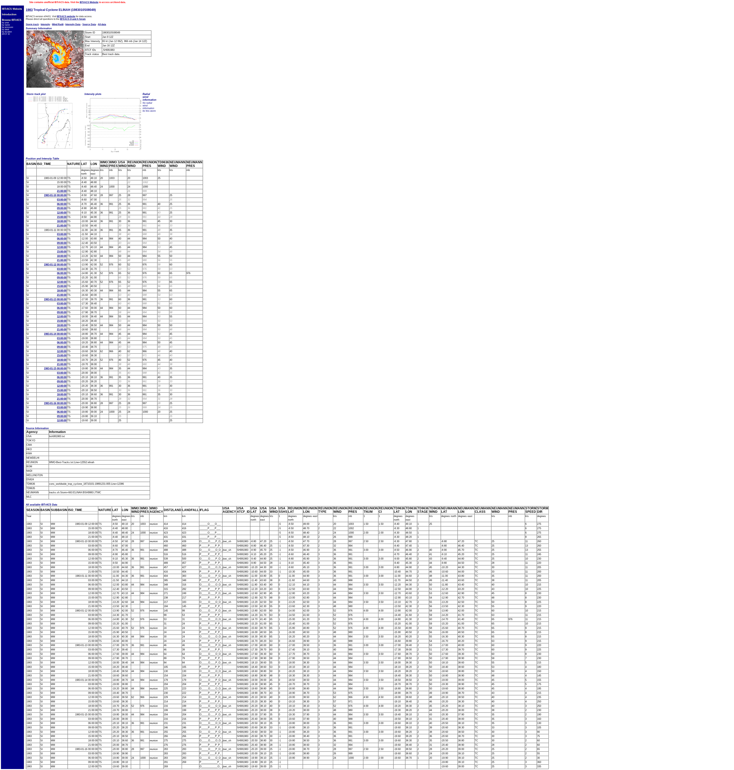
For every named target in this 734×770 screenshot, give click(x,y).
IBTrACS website (66, 16)
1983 (29, 9)
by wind (5, 29)
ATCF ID (6, 34)
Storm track (32, 24)
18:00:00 (62, 221)
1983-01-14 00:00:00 (55, 333)
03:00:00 (62, 199)
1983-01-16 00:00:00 (55, 403)
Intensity (45, 24)
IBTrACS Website (89, 2)
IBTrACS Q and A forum (73, 19)
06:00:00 (62, 204)
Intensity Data (72, 24)
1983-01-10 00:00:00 (55, 195)
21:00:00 (62, 191)
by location (7, 32)
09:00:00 (62, 208)
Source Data (89, 24)
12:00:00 (62, 212)
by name (6, 25)
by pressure (7, 27)
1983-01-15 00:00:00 (55, 368)
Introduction (9, 14)
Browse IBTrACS (11, 20)
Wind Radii (57, 24)
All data (102, 24)
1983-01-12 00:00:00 (55, 264)
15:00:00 (62, 217)
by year (5, 22)
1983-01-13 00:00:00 (55, 299)
